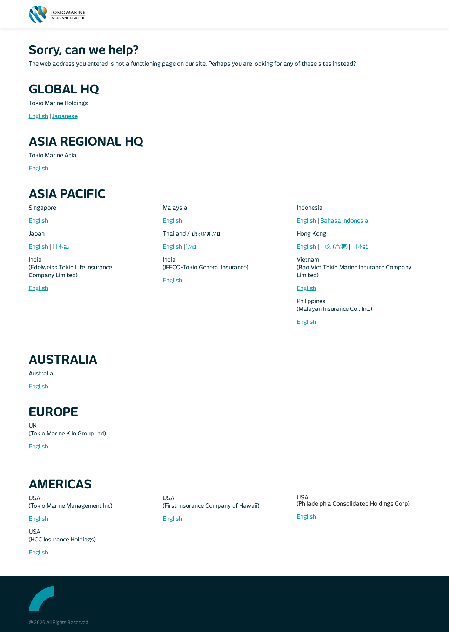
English (38, 116)
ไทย (191, 246)
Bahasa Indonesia (344, 220)
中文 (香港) (334, 246)
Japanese (65, 116)
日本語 (60, 246)
